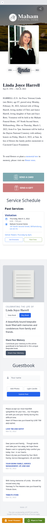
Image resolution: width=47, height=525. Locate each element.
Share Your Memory (16, 353)
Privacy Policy (16, 514)
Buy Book (25, 315)
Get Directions (14, 240)
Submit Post (23, 394)
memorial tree (32, 156)
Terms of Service (30, 514)
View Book (12, 315)
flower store (30, 160)
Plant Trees (33, 240)
